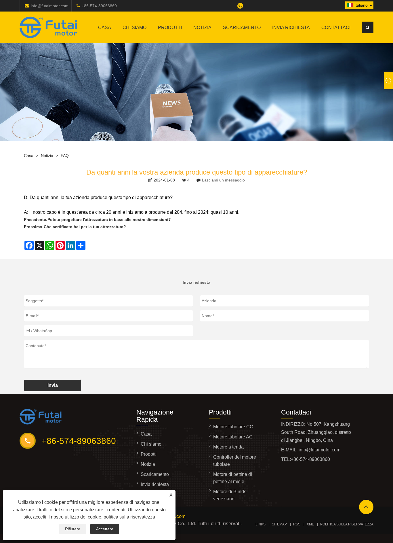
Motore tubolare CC (233, 426)
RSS (296, 524)
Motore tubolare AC (233, 436)
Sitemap (279, 524)
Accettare (104, 529)
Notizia (202, 27)
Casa (104, 27)
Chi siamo (134, 27)
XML (310, 524)
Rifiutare (72, 529)
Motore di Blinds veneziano (229, 495)
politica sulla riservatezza (129, 516)
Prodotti (170, 27)
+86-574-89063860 (99, 5)
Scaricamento (242, 27)
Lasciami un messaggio (223, 180)
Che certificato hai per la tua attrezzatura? (85, 226)
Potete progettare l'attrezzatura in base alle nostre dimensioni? (109, 219)
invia (52, 385)
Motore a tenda (228, 446)
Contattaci (335, 27)
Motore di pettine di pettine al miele (232, 478)
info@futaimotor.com (49, 5)
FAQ (65, 155)
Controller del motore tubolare (234, 461)
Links (260, 524)
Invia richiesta (291, 27)
